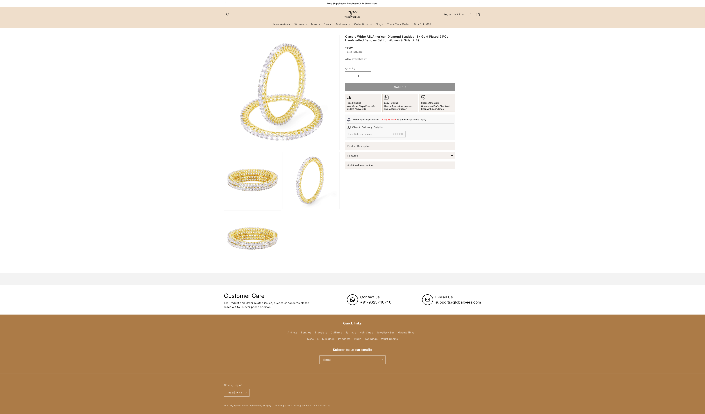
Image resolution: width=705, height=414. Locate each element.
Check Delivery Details (367, 127)
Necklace (328, 338)
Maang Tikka (406, 332)
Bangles (306, 332)
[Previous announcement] (225, 3)
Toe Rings (371, 338)
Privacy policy (301, 405)
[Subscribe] (381, 359)
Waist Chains (389, 338)
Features (352, 155)
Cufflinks (336, 332)
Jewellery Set (385, 332)
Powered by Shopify (260, 405)
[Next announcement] (480, 3)
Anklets (292, 332)
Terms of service (321, 405)
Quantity (350, 68)
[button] (228, 14)
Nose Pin (313, 338)
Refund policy (282, 405)
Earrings (351, 332)
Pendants (344, 338)
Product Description (358, 146)
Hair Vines (366, 332)
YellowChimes (241, 405)
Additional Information (360, 165)
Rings (357, 338)
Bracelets (321, 332)
